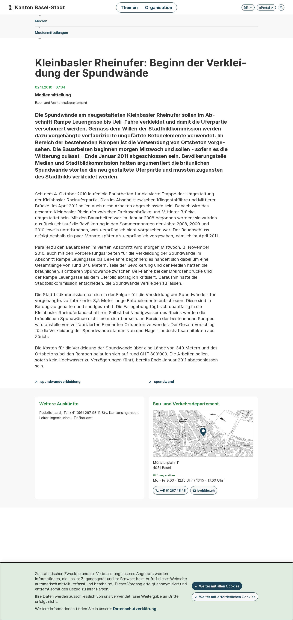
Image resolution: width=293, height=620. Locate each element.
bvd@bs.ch (206, 490)
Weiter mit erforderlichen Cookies (227, 597)
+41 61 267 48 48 (173, 490)
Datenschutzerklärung (134, 609)
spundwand (164, 382)
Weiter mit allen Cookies (219, 586)
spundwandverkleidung (60, 382)
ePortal (266, 8)
